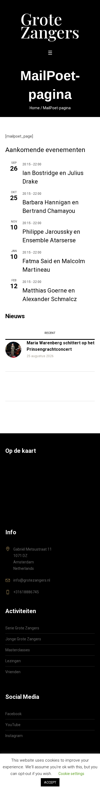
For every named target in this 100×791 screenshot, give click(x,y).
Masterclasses (17, 650)
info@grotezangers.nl (31, 580)
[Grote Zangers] (50, 24)
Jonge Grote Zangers (23, 639)
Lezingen (13, 661)
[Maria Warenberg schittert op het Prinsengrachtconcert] (13, 349)
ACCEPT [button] (50, 782)
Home (35, 108)
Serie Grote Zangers (22, 628)
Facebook (13, 714)
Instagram (14, 736)
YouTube (13, 725)
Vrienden (13, 672)
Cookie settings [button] (71, 773)
